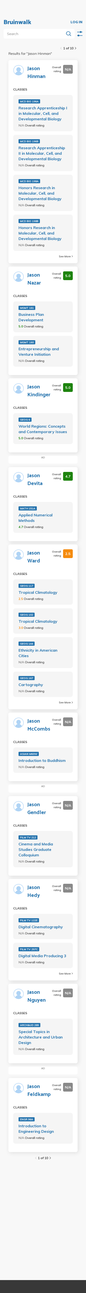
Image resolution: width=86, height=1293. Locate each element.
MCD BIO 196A (29, 101)
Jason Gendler (36, 809)
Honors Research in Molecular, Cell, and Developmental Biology (40, 193)
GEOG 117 (26, 585)
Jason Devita (35, 480)
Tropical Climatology (38, 592)
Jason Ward (33, 557)
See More (65, 256)
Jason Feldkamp (39, 1091)
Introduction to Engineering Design (36, 1128)
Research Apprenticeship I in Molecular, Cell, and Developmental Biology (43, 113)
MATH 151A (27, 508)
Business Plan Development (31, 317)
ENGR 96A (26, 1119)
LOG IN (76, 22)
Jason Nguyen (36, 996)
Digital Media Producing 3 (42, 955)
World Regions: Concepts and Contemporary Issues (43, 429)
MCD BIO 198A (29, 181)
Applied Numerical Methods (35, 517)
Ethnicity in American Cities (38, 653)
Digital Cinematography (41, 926)
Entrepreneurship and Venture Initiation (39, 351)
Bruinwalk (17, 22)
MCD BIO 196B (29, 141)
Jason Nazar (34, 279)
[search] (34, 34)
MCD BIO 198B (29, 221)
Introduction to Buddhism (42, 760)
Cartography (31, 684)
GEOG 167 (26, 678)
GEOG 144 (26, 643)
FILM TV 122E (28, 920)
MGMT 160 (27, 342)
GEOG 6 (25, 419)
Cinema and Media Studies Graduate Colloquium (36, 849)
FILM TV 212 (28, 837)
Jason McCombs (38, 725)
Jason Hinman (36, 73)
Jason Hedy (33, 892)
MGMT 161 (27, 307)
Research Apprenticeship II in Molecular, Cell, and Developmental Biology (42, 153)
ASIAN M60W (28, 754)
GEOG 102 (26, 614)
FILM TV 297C (29, 949)
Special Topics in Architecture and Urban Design (41, 1037)
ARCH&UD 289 (29, 1025)
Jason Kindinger (38, 391)
